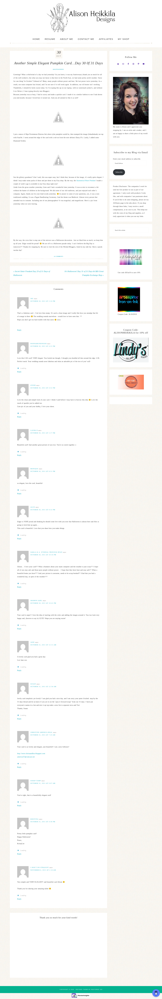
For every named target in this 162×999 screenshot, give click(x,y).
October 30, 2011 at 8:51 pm (42, 471)
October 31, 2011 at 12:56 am (43, 686)
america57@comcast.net (26, 757)
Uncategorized (58, 69)
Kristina (34, 819)
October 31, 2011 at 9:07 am (42, 783)
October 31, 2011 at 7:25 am (42, 735)
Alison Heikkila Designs (81, 18)
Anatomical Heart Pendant (85, 180)
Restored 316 (96, 989)
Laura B (34, 430)
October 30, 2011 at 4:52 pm (42, 388)
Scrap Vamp (35, 780)
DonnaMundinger (38, 343)
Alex (32, 507)
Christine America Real (41, 732)
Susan (33, 684)
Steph (33, 385)
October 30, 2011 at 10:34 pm (43, 554)
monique (34, 468)
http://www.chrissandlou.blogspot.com (31, 753)
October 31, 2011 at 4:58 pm (42, 821)
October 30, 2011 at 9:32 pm (42, 509)
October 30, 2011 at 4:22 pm (42, 346)
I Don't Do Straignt (39, 867)
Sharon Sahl (36, 600)
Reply (19, 330)
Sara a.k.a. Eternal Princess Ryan (46, 552)
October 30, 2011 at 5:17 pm (42, 433)
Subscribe (119, 172)
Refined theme (82, 989)
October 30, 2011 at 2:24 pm (42, 301)
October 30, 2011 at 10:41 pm (43, 603)
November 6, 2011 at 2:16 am (43, 870)
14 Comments (58, 256)
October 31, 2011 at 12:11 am (43, 645)
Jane (32, 642)
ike (31, 298)
